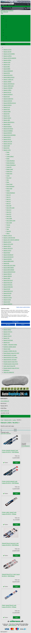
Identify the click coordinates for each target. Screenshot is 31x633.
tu (7, 317)
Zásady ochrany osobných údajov (23, 307)
